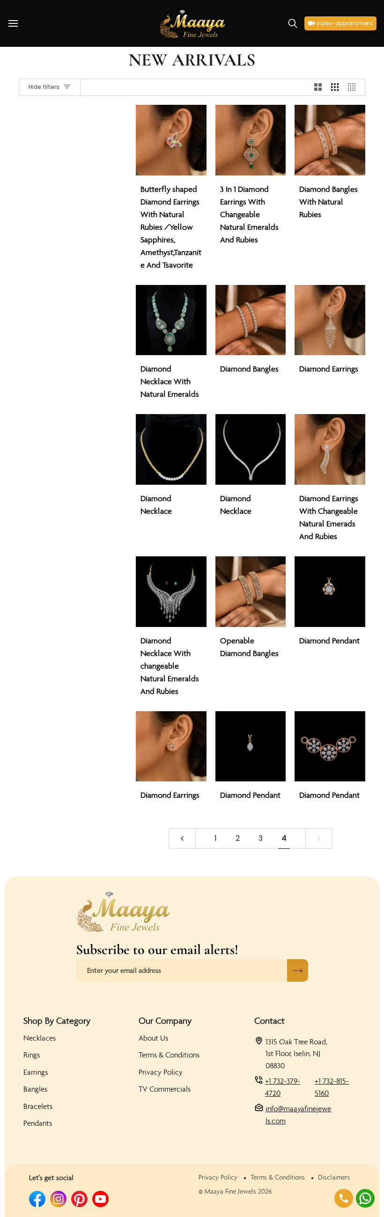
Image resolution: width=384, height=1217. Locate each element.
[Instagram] (58, 1199)
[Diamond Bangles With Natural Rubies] (330, 140)
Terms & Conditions (169, 1054)
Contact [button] (269, 1020)
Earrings (35, 1072)
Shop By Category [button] (56, 1020)
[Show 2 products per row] (318, 87)
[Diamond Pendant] (330, 591)
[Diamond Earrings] (330, 320)
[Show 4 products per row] (354, 87)
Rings (31, 1054)
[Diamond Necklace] (171, 449)
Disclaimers (334, 1177)
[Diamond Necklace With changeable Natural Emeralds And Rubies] (171, 591)
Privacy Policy (161, 1072)
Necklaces (39, 1037)
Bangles (35, 1088)
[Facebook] (37, 1199)
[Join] (297, 970)
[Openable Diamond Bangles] (250, 591)
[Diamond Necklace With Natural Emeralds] (171, 320)
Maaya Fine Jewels (230, 1191)
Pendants (37, 1123)
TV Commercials (165, 1088)
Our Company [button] (165, 1020)
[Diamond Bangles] (250, 320)
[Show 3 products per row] (334, 87)
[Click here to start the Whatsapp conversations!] (365, 1198)
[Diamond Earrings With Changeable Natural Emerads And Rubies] (330, 449)
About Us (153, 1037)
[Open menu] (21, 23)
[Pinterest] (79, 1199)
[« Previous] (182, 838)
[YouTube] (100, 1199)
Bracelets (37, 1106)
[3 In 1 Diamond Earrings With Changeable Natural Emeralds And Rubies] (250, 140)
